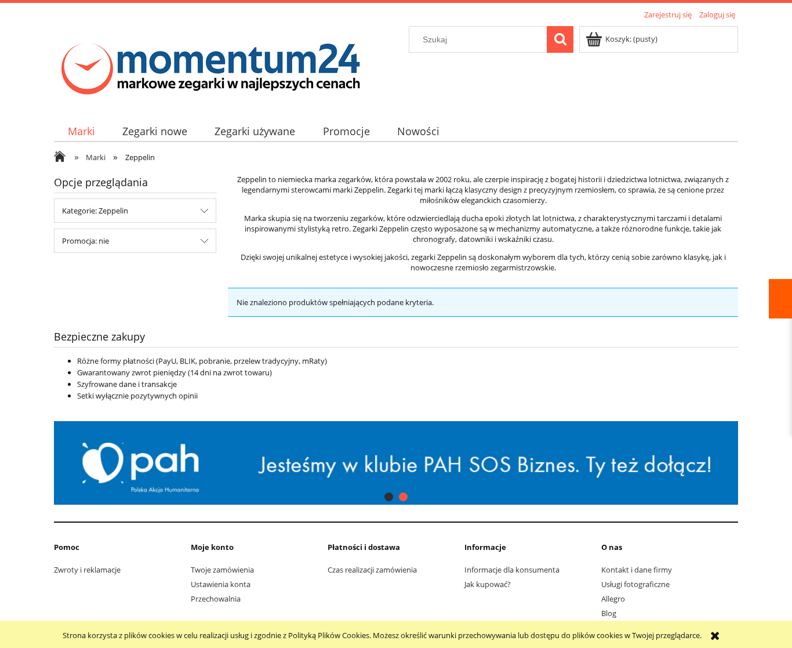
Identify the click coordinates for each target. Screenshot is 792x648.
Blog (608, 613)
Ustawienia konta (220, 584)
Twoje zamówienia (222, 569)
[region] (396, 463)
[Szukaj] (560, 39)
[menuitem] (81, 131)
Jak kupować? (487, 584)
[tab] (388, 497)
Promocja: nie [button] (85, 241)
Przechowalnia (216, 598)
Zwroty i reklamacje (87, 569)
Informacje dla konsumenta (512, 569)
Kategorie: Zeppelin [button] (95, 210)
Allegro (613, 598)
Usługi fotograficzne (635, 584)
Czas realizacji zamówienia (372, 569)
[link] (413, 463)
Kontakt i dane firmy (636, 569)
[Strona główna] (210, 64)
